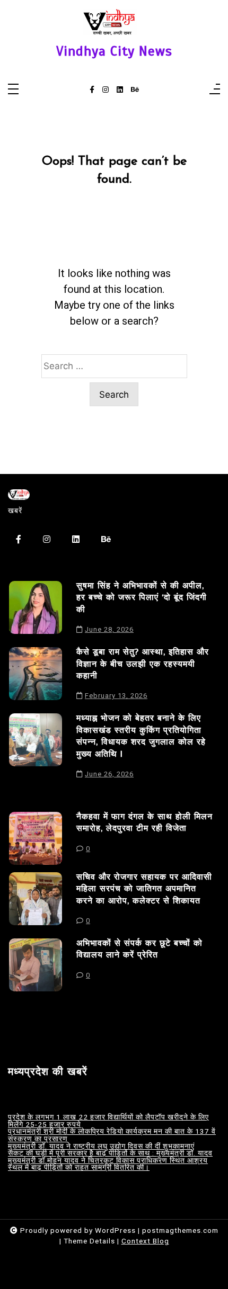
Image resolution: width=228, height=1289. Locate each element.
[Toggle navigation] (13, 89)
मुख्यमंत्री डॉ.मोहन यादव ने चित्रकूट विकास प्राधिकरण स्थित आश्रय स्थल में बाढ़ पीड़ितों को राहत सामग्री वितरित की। (108, 1164)
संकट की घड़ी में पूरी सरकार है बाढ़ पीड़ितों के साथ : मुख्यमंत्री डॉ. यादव (110, 1153)
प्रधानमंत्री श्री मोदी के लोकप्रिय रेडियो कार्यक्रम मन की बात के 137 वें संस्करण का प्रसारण (112, 1135)
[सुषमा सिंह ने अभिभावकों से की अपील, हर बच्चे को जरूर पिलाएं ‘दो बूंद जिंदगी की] (35, 610)
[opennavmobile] (214, 89)
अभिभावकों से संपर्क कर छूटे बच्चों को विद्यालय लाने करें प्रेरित (139, 949)
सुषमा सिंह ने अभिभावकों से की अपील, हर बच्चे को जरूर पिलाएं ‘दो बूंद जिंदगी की (141, 597)
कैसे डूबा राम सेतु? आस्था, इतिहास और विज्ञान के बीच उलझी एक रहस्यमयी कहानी (142, 664)
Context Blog (145, 1241)
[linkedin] (120, 90)
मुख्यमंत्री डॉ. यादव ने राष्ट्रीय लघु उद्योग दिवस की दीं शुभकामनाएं (101, 1146)
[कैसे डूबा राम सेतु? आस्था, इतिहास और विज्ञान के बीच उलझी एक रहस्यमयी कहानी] (35, 676)
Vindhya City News (114, 51)
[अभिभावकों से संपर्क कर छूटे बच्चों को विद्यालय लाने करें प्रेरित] (35, 964)
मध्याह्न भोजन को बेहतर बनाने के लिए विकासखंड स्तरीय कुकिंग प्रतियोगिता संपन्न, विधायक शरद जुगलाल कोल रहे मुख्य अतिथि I (141, 736)
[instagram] (105, 90)
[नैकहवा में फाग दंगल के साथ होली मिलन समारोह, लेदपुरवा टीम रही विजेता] (35, 838)
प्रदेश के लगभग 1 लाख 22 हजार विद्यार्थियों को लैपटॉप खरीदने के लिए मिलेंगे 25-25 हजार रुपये (108, 1121)
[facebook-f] (92, 90)
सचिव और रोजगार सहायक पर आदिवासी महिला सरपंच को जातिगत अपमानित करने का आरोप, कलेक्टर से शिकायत (144, 889)
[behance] (135, 90)
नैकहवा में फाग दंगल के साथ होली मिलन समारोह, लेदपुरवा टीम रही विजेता (144, 822)
